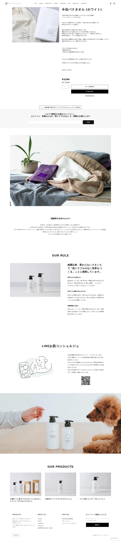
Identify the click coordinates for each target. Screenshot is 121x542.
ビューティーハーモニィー (69, 523)
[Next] (109, 170)
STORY (40, 518)
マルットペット (66, 521)
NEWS (39, 521)
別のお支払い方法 (89, 95)
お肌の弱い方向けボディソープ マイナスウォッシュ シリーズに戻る (62, 107)
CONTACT (40, 525)
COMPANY (41, 523)
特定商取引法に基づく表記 (45, 528)
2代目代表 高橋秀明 (67, 518)
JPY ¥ (15, 535)
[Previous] (12, 170)
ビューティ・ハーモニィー (103, 535)
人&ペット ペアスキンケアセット (21, 518)
